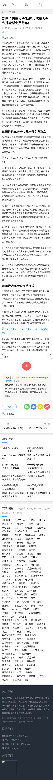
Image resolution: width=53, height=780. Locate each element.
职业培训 (19, 661)
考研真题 (35, 564)
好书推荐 (21, 561)
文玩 (25, 620)
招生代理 (41, 527)
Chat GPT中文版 (20, 587)
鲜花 (27, 679)
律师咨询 (35, 583)
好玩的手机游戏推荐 (11, 672)
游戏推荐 (17, 624)
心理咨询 (19, 568)
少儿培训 (6, 668)
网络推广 (21, 524)
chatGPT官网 (8, 616)
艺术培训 (31, 665)
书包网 (32, 520)
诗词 (39, 538)
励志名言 (23, 616)
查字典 (36, 531)
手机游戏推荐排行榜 (11, 635)
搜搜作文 (6, 605)
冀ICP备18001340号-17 (28, 721)
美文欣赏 (21, 676)
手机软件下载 (37, 650)
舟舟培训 (17, 631)
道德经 (42, 676)
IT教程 (28, 631)
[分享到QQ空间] (40, 407)
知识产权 (6, 553)
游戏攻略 (33, 561)
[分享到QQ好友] (34, 407)
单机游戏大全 (25, 653)
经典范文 (36, 587)
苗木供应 (19, 638)
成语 (19, 538)
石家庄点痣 (22, 598)
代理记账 (33, 546)
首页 (3, 11)
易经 (39, 524)
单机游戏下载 (21, 575)
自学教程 (23, 557)
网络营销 (29, 527)
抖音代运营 (30, 535)
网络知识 (19, 572)
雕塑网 (28, 668)
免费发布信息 (8, 583)
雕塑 (39, 553)
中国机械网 (7, 676)
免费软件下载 (8, 657)
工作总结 (19, 590)
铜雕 (33, 605)
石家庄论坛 (20, 520)
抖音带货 (31, 542)
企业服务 (6, 613)
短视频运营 (7, 549)
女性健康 (6, 638)
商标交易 (6, 575)
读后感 (26, 609)
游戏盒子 (6, 661)
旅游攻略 (6, 531)
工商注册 (6, 542)
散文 (12, 557)
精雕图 (5, 535)
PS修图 (5, 627)
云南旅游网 (7, 546)
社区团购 (6, 520)
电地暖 (42, 520)
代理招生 (6, 527)
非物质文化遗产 (22, 531)
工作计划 (42, 627)
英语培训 (19, 665)
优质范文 (6, 590)
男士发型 (29, 624)
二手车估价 (32, 590)
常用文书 (35, 557)
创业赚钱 (6, 646)
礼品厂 (5, 631)
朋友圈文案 (36, 620)
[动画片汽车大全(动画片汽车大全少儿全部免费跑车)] (26, 333)
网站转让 (17, 679)
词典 (41, 605)
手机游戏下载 (8, 653)
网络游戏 (21, 546)
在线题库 (21, 549)
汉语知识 (6, 568)
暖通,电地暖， (31, 635)
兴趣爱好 (6, 572)
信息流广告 (7, 524)
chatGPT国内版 (34, 613)
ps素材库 (31, 638)
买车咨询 (29, 627)
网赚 (21, 657)
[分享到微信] (27, 407)
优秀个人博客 (23, 642)
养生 (17, 646)
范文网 (18, 579)
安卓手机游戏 (21, 650)
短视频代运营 (37, 575)
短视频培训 (7, 642)
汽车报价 (12, 11)
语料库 (5, 624)
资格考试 (31, 661)
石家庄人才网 (21, 564)
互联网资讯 (7, 538)
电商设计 (29, 579)
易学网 (42, 535)
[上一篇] (3, 354)
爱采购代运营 (21, 594)
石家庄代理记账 (22, 601)
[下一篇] (50, 354)
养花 (33, 598)
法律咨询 (19, 613)
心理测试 (6, 564)
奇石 (4, 557)
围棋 (4, 609)
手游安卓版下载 (34, 568)
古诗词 (34, 594)
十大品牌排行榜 (34, 572)
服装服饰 (23, 583)
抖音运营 (19, 553)
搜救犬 (5, 587)
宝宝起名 (6, 579)
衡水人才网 (7, 598)
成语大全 (6, 665)
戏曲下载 (17, 535)
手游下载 (31, 657)
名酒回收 (6, 601)
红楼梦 (32, 676)
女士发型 (37, 601)
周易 (31, 524)
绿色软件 (6, 650)
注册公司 (19, 542)
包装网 (36, 642)
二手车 (18, 527)
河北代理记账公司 (10, 620)
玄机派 (36, 609)
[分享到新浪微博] (47, 407)
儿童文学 (17, 627)
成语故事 (29, 538)
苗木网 (18, 668)
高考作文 (41, 624)
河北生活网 (7, 561)
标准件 (5, 679)
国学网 (32, 549)
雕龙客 (30, 553)
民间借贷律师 (29, 646)
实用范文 (6, 594)
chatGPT (14, 609)
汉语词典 (29, 672)
